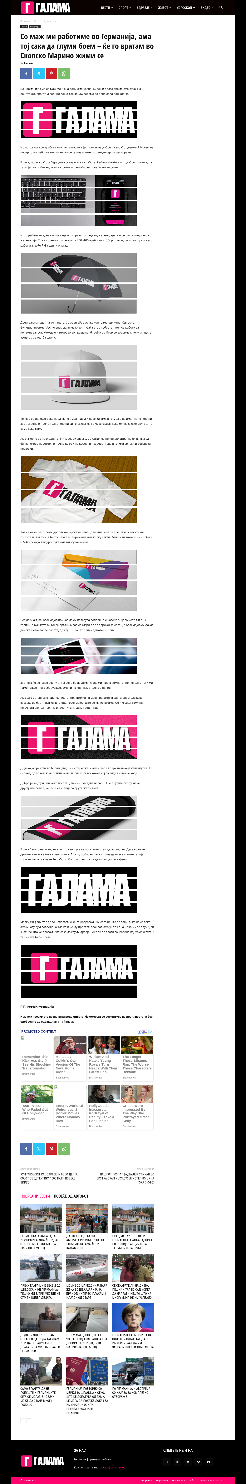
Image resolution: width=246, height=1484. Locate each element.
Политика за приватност (212, 1480)
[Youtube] (209, 1462)
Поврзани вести (35, 1196)
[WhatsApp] (64, 73)
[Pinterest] (51, 73)
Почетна (25, 21)
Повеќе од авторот (71, 1196)
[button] (221, 8)
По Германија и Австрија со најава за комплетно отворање (131, 1393)
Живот (163, 8)
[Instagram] (177, 1462)
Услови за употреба (183, 1480)
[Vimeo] (198, 1462)
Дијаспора (34, 26)
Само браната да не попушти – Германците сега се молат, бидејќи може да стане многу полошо (38, 1397)
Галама (28, 62)
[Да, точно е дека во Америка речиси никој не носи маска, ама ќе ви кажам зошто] (87, 1218)
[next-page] (29, 1420)
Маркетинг (162, 1480)
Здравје (143, 8)
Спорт (123, 8)
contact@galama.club (112, 1467)
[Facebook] (26, 73)
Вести (105, 8)
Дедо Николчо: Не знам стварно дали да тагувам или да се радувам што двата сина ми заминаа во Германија (40, 1343)
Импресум (146, 1480)
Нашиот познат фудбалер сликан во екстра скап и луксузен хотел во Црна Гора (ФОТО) (125, 1178)
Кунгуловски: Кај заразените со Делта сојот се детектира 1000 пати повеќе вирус (49, 1178)
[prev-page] (22, 1420)
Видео (205, 8)
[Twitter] (39, 73)
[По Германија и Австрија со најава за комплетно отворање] (133, 1371)
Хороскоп (184, 8)
